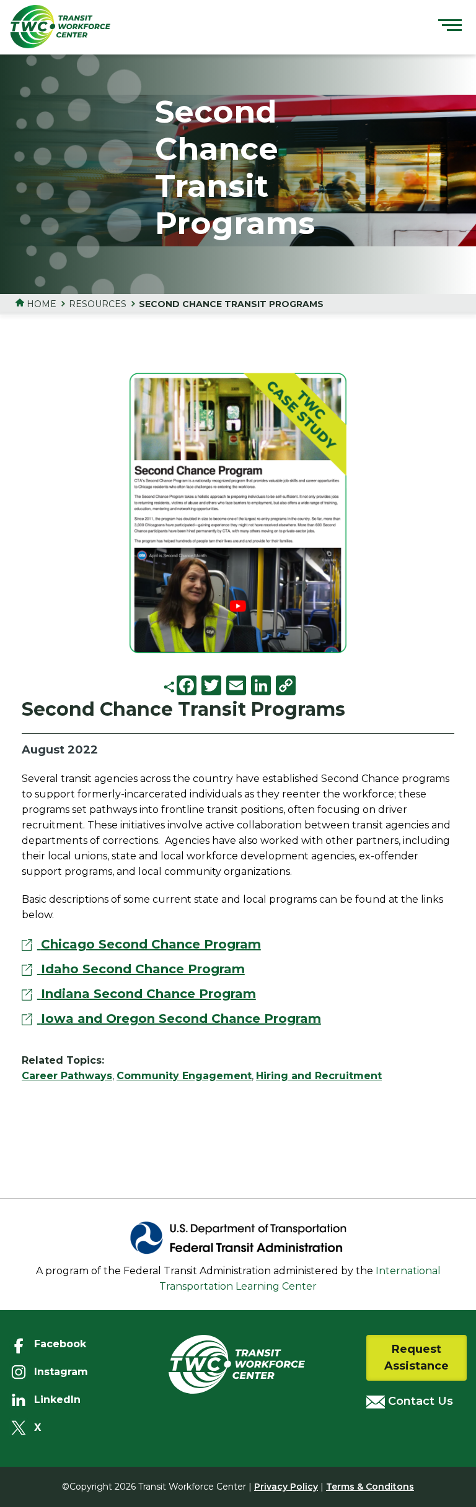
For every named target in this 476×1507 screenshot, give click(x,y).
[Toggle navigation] (450, 26)
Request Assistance (416, 1357)
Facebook (52, 1344)
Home (40, 304)
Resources (97, 304)
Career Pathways (67, 1076)
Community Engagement (184, 1076)
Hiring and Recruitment (319, 1076)
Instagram (52, 1372)
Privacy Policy (286, 1486)
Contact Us (419, 1401)
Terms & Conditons (370, 1486)
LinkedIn (52, 1399)
